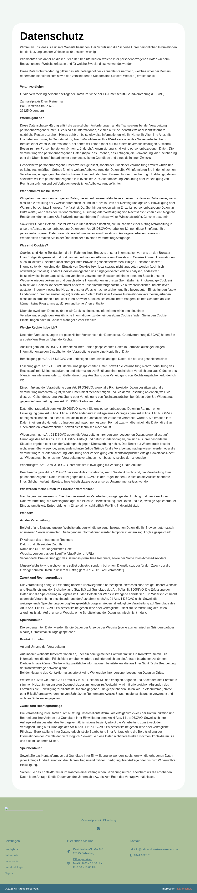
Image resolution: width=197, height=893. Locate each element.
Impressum (168, 888)
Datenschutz (184, 888)
